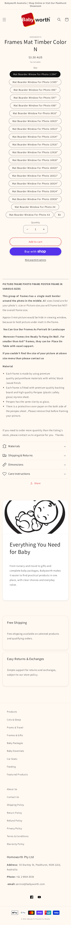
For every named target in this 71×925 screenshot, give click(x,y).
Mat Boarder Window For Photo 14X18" (35, 160)
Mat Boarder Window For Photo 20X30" (35, 199)
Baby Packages (15, 743)
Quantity (35, 222)
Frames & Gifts (15, 735)
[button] (4, 19)
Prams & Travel (15, 727)
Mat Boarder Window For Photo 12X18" (35, 152)
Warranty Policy (15, 844)
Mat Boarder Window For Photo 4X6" (35, 89)
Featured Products (17, 774)
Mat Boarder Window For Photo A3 (29, 214)
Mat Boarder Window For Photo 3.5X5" (35, 82)
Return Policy (14, 812)
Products (12, 711)
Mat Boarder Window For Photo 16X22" (35, 175)
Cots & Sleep (14, 719)
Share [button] (37, 483)
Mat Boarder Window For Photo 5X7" (35, 97)
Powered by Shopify (42, 919)
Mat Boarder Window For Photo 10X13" (35, 128)
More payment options (35, 259)
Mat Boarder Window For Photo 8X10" (35, 113)
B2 (59, 214)
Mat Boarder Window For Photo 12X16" (35, 144)
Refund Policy (14, 820)
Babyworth (31, 919)
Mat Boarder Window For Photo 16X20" (35, 167)
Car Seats (12, 758)
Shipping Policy (15, 804)
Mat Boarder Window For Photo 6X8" (35, 105)
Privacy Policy (14, 828)
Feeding (11, 766)
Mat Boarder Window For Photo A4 (35, 206)
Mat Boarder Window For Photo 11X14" (35, 136)
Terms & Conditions (18, 836)
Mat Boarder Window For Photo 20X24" (35, 191)
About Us (12, 789)
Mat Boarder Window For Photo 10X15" (35, 121)
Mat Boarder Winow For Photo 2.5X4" (35, 74)
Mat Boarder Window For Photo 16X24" (35, 183)
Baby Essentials (15, 750)
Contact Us (13, 797)
